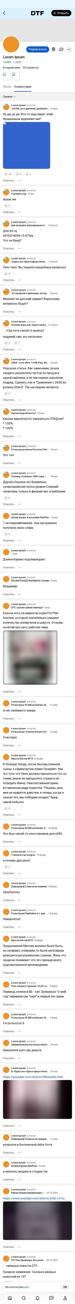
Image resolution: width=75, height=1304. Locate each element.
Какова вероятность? (23, 413)
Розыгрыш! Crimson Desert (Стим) (30, 731)
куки (26, 1287)
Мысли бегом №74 (22, 758)
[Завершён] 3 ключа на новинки (29, 886)
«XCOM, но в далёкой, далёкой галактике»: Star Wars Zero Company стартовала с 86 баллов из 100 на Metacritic (30, 108)
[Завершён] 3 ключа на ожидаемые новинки (30, 1139)
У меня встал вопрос (23, 855)
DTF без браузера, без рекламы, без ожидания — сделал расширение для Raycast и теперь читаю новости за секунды (28, 1260)
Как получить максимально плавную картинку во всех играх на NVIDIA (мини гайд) (29, 225)
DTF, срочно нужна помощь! (27, 607)
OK (65, 1287)
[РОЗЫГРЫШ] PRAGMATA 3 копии (30, 580)
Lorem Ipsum (18, 105)
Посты (7, 86)
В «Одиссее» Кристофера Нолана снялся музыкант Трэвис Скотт (30, 1071)
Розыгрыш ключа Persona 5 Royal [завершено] (30, 449)
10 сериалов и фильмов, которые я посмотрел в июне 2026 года (30, 293)
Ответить (8, 180)
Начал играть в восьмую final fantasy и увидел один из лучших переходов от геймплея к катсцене (30, 517)
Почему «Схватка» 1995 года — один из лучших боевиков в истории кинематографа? (30, 476)
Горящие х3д (18, 193)
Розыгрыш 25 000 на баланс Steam (30, 704)
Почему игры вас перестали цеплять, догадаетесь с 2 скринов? (29, 325)
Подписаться (38, 49)
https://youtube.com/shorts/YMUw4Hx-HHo (33, 1077)
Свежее (8, 96)
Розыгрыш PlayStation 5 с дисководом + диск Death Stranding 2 (29, 913)
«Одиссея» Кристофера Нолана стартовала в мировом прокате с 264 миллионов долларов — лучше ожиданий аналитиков (29, 261)
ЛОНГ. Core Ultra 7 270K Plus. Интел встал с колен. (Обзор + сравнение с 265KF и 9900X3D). (30, 362)
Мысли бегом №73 (22, 940)
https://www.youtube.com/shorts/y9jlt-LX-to (34, 1198)
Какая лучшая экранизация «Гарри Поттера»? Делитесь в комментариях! (28, 1192)
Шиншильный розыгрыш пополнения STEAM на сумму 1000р (30, 1044)
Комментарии (22, 86)
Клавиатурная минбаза (24, 1165)
